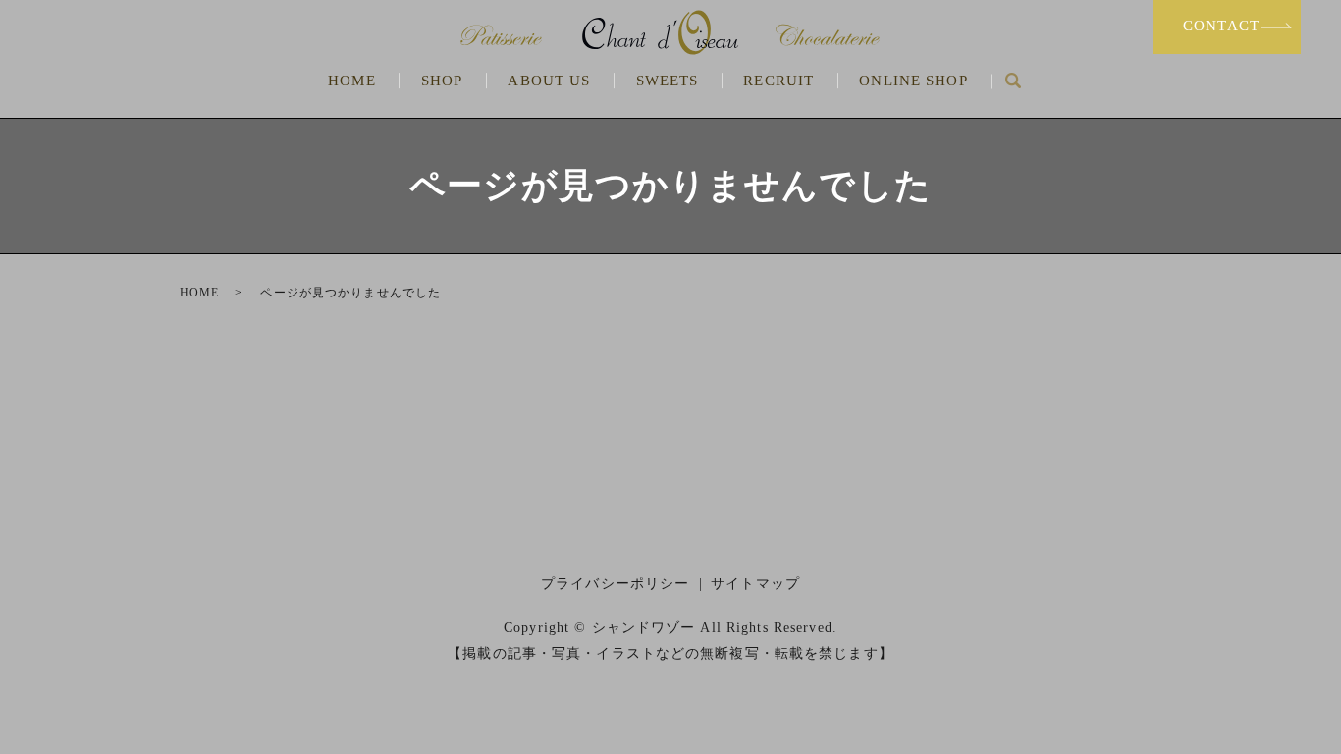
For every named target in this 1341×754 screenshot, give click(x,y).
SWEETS (667, 80)
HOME (351, 80)
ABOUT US (549, 80)
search (1013, 81)
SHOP (441, 80)
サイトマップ (755, 583)
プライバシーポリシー (615, 583)
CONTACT (1221, 25)
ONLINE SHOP (913, 80)
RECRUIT (778, 80)
